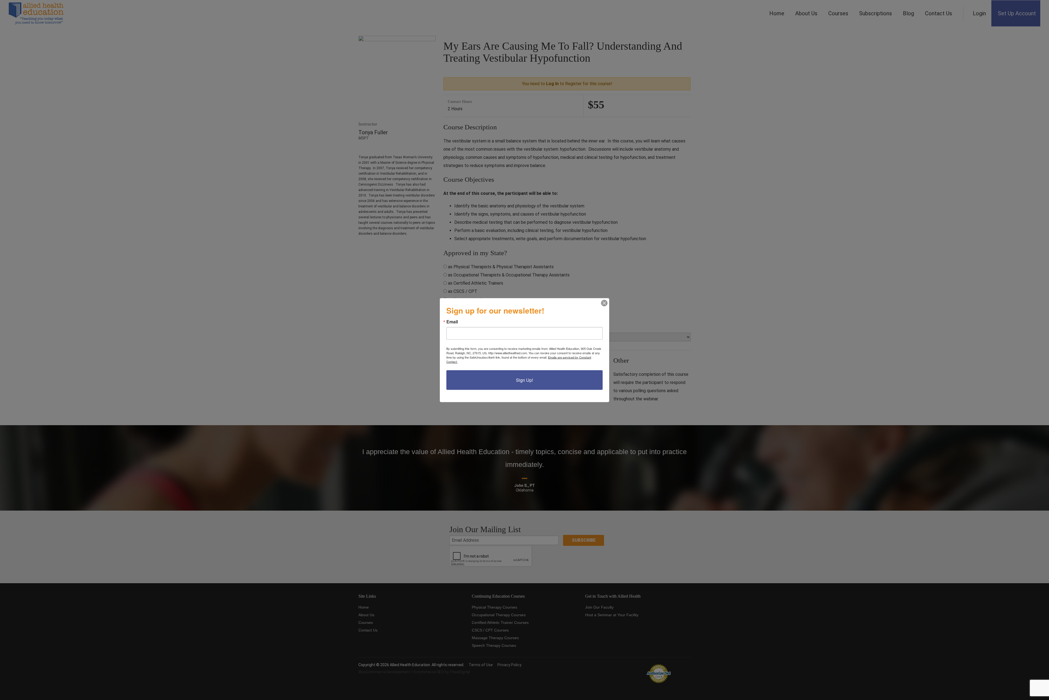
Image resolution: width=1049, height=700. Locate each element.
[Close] (604, 303)
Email (452, 321)
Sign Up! (524, 380)
